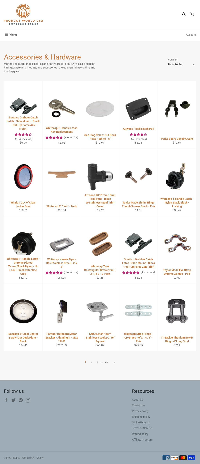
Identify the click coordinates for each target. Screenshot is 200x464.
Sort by (173, 59)
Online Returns (141, 422)
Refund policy (140, 434)
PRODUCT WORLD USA (23, 458)
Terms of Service (142, 428)
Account (191, 34)
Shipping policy (141, 416)
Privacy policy (140, 411)
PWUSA (39, 458)
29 (106, 361)
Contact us (138, 405)
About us (137, 399)
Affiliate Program (142, 439)
